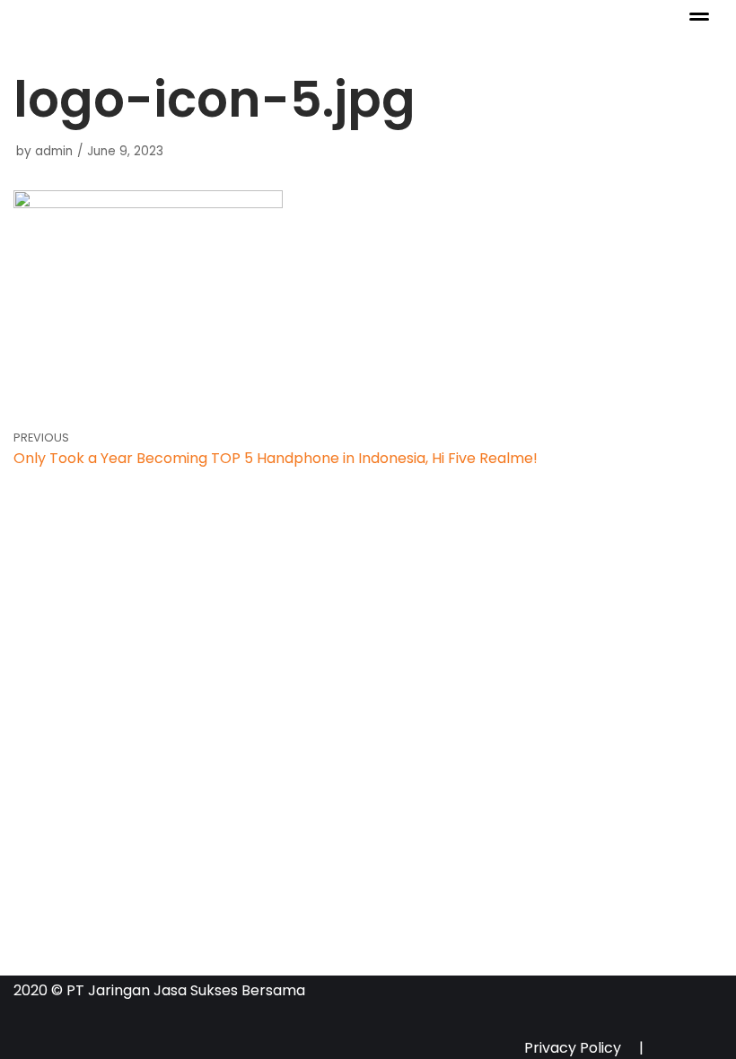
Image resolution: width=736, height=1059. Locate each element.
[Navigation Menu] (699, 17)
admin (54, 151)
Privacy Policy (572, 1044)
